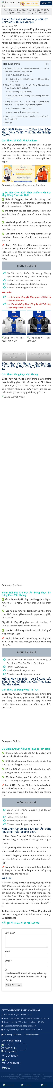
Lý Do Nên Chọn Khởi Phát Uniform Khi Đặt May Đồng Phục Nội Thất (28, 80)
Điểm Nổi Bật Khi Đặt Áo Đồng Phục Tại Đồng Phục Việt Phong (28, 96)
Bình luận (10, 932)
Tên (7, 951)
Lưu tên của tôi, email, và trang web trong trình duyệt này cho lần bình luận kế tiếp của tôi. (25, 976)
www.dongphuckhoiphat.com (29, 287)
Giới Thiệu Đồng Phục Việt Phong (20, 91)
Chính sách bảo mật (31, 1034)
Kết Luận (8, 123)
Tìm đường (7, 1034)
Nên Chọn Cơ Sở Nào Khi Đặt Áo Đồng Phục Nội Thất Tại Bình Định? (27, 117)
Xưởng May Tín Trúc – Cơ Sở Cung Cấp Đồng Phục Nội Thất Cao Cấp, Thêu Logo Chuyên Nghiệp (27, 103)
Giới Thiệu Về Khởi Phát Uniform (19, 75)
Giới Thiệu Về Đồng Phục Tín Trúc (20, 108)
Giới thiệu (18, 1034)
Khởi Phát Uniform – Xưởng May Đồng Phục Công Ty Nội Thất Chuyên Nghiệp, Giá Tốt (27, 69)
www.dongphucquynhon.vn (28, 674)
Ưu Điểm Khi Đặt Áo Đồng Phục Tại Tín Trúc (23, 112)
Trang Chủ (8, 10)
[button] (46, 3)
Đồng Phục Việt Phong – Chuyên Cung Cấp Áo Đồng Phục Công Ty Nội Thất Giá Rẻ (27, 86)
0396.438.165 (21, 666)
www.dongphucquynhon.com (29, 824)
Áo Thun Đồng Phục (22, 10)
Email (8, 960)
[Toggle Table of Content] (46, 64)
